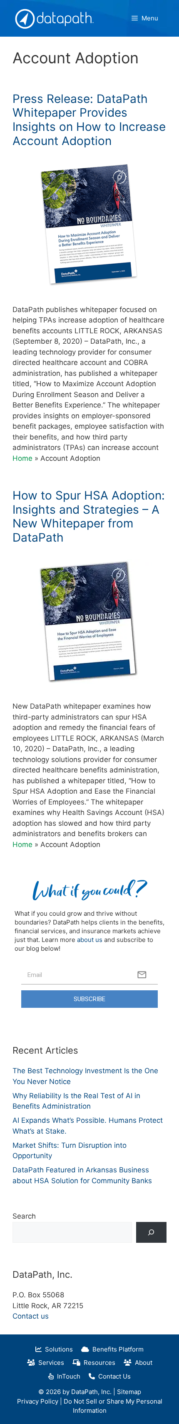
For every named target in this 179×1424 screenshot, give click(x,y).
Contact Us (113, 1376)
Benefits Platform (116, 1349)
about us (89, 940)
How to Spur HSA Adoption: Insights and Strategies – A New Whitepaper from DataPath (88, 516)
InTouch (67, 1376)
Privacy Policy (37, 1401)
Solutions (57, 1349)
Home (22, 458)
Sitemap (129, 1392)
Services (49, 1363)
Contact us (30, 1316)
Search (24, 1216)
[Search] (151, 1232)
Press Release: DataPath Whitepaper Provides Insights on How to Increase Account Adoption (89, 120)
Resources (97, 1363)
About (142, 1363)
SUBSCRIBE (89, 999)
